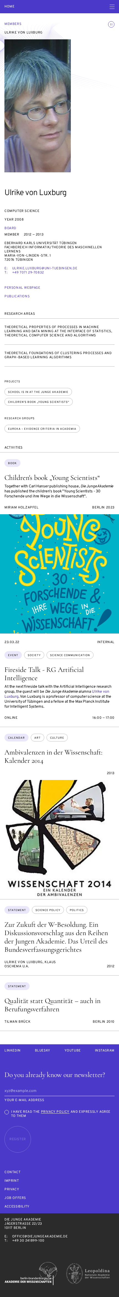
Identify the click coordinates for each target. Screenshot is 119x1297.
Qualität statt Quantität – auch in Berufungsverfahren (52, 1004)
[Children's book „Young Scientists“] (59, 573)
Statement (17, 910)
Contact (12, 1172)
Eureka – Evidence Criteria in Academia (42, 429)
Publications (17, 296)
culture (57, 738)
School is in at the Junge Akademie (38, 392)
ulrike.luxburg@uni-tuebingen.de (44, 268)
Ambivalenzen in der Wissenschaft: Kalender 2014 (53, 756)
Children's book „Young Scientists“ (38, 402)
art (37, 738)
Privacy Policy (55, 1112)
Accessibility (17, 1207)
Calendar (16, 738)
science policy (47, 910)
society (34, 655)
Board (10, 228)
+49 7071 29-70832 (28, 272)
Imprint (11, 1181)
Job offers (15, 1198)
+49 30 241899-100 (28, 1241)
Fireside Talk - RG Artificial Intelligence (44, 673)
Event (13, 655)
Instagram (105, 1051)
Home (9, 7)
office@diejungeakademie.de (40, 1236)
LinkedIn (12, 1051)
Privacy (11, 1190)
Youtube (72, 1051)
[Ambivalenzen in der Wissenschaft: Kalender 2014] (59, 839)
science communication (70, 655)
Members (12, 24)
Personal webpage (22, 288)
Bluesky (42, 1051)
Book (12, 463)
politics (77, 910)
